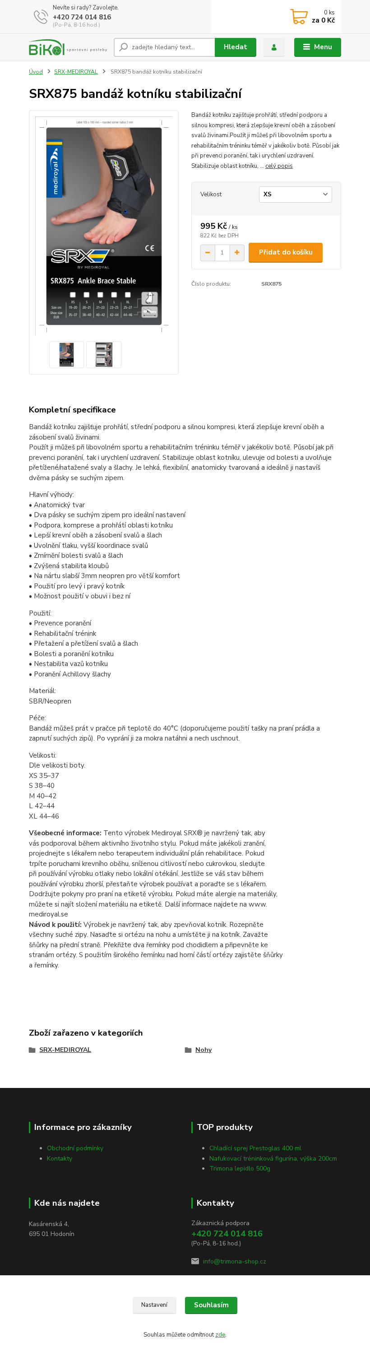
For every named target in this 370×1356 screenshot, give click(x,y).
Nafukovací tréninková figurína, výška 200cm (273, 1158)
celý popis (279, 166)
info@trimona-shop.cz (234, 1261)
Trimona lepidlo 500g (239, 1168)
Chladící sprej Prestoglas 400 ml (255, 1148)
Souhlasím (211, 1305)
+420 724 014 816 (82, 17)
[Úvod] (68, 47)
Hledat (235, 46)
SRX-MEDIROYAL (76, 71)
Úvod (36, 71)
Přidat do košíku (286, 252)
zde (220, 1335)
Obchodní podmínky (75, 1148)
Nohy (203, 1050)
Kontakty (59, 1158)
